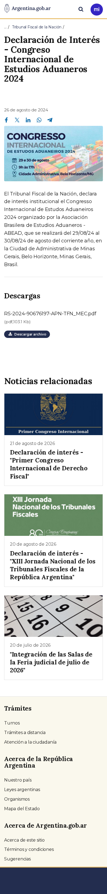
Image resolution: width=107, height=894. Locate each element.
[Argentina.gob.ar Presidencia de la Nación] (27, 8)
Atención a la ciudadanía (30, 742)
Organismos (17, 799)
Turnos (12, 723)
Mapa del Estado (22, 808)
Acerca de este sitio (24, 840)
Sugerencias (17, 859)
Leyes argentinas (22, 789)
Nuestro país (18, 780)
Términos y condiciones (29, 849)
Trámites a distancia (25, 732)
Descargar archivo (29, 334)
